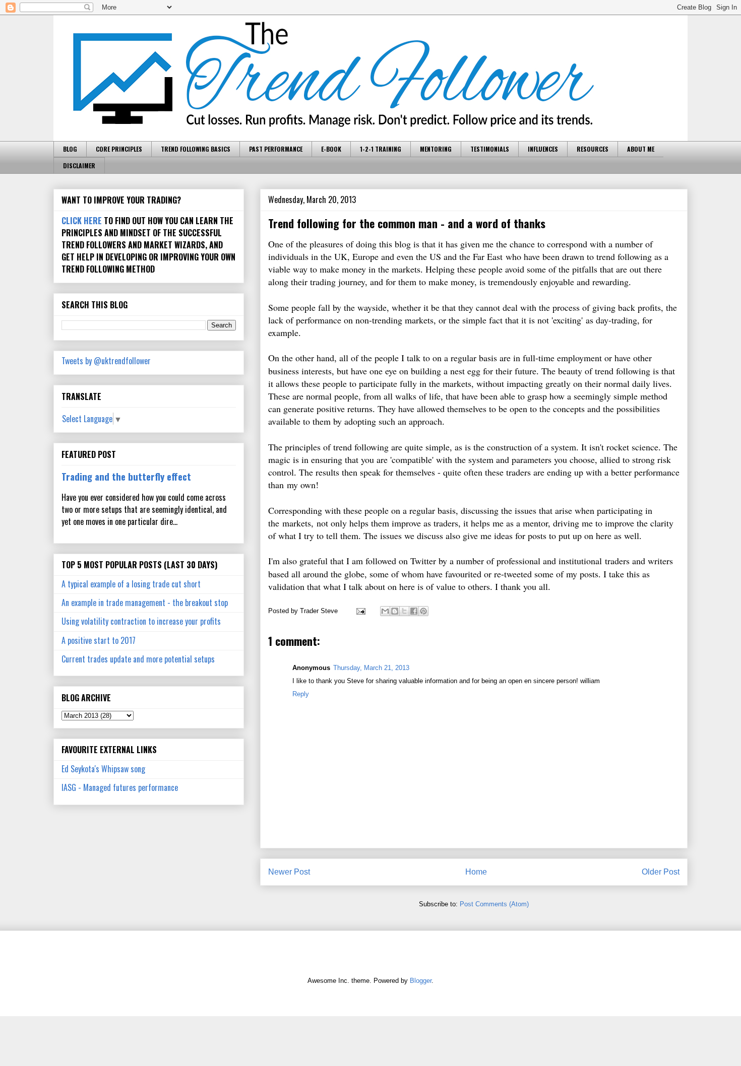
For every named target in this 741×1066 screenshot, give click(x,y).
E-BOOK (331, 149)
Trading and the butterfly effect (126, 476)
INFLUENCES (543, 149)
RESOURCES (592, 149)
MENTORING (436, 149)
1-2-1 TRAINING (380, 149)
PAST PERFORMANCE (275, 149)
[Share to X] (404, 611)
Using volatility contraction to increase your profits (141, 621)
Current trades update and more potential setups (138, 659)
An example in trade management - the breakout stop (144, 602)
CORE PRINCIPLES (119, 149)
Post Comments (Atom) (494, 904)
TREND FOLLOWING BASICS (195, 149)
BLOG (70, 149)
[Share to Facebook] (414, 611)
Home (476, 872)
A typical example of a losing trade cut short (131, 584)
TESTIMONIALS (489, 149)
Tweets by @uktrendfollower (106, 361)
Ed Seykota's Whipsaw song (103, 769)
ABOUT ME (640, 149)
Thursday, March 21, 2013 (371, 668)
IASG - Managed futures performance (119, 787)
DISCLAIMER (79, 165)
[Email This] (385, 611)
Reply (300, 694)
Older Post (661, 872)
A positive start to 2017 (98, 640)
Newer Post (289, 872)
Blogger (420, 980)
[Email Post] (360, 611)
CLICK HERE (81, 221)
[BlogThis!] (395, 611)
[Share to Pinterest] (423, 611)
